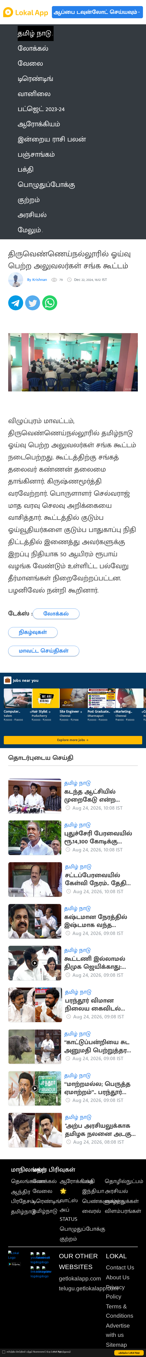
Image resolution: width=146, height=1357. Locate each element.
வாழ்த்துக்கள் (122, 1201)
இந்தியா (93, 1191)
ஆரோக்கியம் (76, 1181)
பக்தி (88, 1181)
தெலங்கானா (28, 1181)
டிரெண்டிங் (47, 1201)
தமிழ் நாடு (34, 33)
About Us (117, 1277)
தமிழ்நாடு (23, 1211)
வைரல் (91, 1211)
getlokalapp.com (80, 1278)
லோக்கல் (45, 1181)
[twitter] (33, 305)
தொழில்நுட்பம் (124, 1181)
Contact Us (120, 1267)
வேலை (42, 1191)
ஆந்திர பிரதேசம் (22, 1196)
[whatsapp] (50, 305)
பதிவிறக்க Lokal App (129, 1352)
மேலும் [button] (29, 230)
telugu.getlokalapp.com (88, 1288)
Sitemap (116, 1345)
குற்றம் (68, 1239)
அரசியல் (116, 1191)
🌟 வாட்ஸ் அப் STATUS (69, 1205)
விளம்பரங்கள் (123, 1211)
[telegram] (16, 305)
